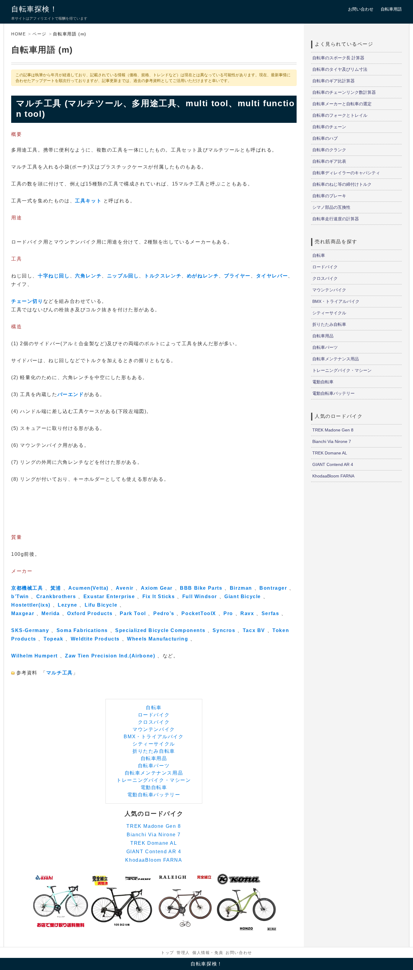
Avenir (125, 588)
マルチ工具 (59, 672)
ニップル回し (123, 275)
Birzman (241, 588)
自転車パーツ (154, 765)
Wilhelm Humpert (34, 655)
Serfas (270, 613)
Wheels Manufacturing (157, 638)
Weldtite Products (95, 638)
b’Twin (20, 596)
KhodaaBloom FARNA (153, 860)
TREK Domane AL (153, 843)
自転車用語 (391, 9)
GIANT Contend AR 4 (153, 851)
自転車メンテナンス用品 (154, 772)
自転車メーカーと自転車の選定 (342, 103)
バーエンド (70, 394)
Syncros (224, 630)
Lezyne (67, 605)
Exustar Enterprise (109, 596)
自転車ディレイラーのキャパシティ (346, 172)
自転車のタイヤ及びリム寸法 (339, 69)
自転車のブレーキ (329, 195)
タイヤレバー (272, 275)
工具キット (88, 200)
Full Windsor (199, 596)
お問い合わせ (360, 9)
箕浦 (55, 588)
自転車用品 (154, 758)
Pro (228, 613)
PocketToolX (198, 613)
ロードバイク (154, 714)
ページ (39, 33)
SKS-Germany (30, 630)
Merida (50, 613)
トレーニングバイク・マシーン (153, 780)
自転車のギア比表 (329, 161)
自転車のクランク (329, 149)
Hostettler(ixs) (30, 605)
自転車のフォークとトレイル (339, 115)
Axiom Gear (157, 588)
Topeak (53, 638)
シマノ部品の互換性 (331, 207)
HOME (18, 33)
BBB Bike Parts (201, 588)
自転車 (154, 707)
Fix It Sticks (158, 596)
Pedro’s (163, 613)
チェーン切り (27, 301)
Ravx (247, 613)
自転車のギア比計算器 (333, 80)
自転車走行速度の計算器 (335, 218)
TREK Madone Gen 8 (153, 826)
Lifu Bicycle (101, 605)
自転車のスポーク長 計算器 (338, 57)
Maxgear (22, 613)
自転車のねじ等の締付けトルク (342, 184)
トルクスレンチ (162, 275)
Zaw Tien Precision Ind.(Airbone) (110, 655)
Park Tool (133, 613)
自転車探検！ (34, 9)
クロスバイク (154, 722)
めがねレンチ (203, 275)
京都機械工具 (27, 588)
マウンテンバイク (153, 729)
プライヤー (237, 275)
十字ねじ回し (54, 275)
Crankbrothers (56, 596)
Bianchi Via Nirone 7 (154, 834)
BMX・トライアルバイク (154, 736)
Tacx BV (254, 630)
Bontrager (273, 588)
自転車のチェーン (329, 126)
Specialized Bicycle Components (160, 630)
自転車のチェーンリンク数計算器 (344, 92)
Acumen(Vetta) (88, 588)
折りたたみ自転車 (153, 751)
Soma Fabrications (82, 630)
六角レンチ (88, 275)
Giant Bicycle (242, 596)
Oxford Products (89, 613)
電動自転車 (154, 787)
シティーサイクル (153, 743)
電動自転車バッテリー (153, 794)
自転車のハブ (325, 138)
